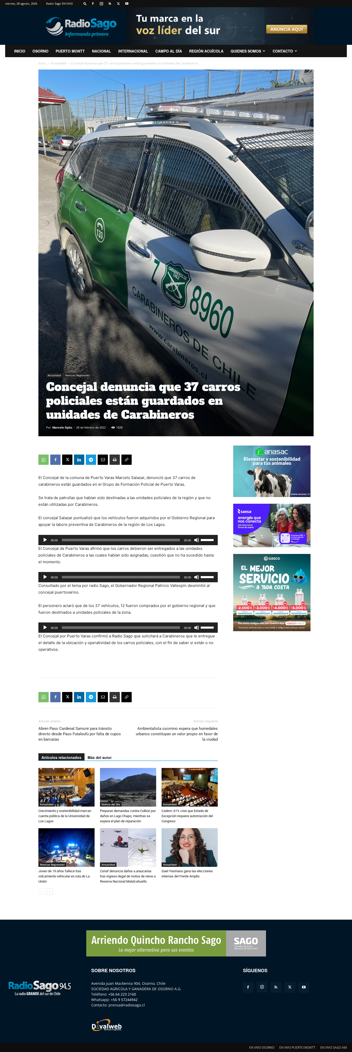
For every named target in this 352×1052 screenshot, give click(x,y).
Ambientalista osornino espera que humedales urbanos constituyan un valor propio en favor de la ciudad (177, 734)
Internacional (133, 51)
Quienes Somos (246, 51)
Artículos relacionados (61, 757)
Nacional (101, 51)
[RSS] (110, 3)
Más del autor (100, 757)
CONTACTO (283, 51)
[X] (118, 3)
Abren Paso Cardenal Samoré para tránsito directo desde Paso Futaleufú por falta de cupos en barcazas (79, 734)
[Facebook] (93, 3)
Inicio (42, 63)
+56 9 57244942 (124, 999)
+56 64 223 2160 (122, 994)
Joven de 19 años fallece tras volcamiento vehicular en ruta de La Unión (64, 876)
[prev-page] (41, 891)
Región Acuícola (206, 51)
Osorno (40, 51)
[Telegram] (91, 460)
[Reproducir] (45, 540)
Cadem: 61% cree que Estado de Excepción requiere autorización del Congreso (187, 816)
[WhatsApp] (43, 460)
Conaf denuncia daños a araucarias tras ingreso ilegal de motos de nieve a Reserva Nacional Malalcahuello (128, 876)
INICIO (19, 51)
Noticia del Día (111, 804)
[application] (128, 540)
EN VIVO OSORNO (261, 1047)
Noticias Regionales (77, 375)
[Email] (103, 460)
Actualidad (58, 63)
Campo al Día (168, 51)
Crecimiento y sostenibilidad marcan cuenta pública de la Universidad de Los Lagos (64, 816)
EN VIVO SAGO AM (333, 1047)
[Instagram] (101, 3)
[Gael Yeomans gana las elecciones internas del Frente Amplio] (190, 847)
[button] (85, 3)
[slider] (208, 539)
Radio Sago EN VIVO (59, 3)
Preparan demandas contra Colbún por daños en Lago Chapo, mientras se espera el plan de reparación (128, 816)
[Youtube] (127, 3)
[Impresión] (115, 460)
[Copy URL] (126, 460)
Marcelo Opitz (62, 427)
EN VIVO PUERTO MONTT (297, 1047)
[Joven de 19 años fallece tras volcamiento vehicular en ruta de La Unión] (66, 847)
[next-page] (50, 891)
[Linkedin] (79, 460)
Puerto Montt (70, 51)
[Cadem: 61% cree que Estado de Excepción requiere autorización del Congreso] (190, 787)
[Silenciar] (196, 540)
